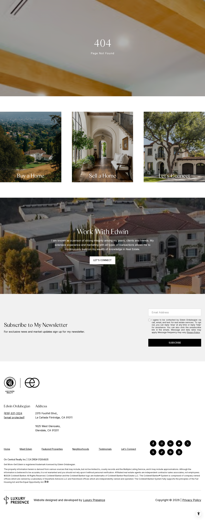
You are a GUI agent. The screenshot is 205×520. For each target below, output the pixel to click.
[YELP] (153, 452)
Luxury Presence (94, 500)
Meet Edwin (26, 449)
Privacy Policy (193, 332)
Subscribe (175, 342)
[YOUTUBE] (179, 443)
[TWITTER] (187, 443)
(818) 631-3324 (13, 413)
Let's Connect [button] (102, 260)
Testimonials (105, 449)
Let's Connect (128, 449)
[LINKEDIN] (170, 443)
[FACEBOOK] (153, 443)
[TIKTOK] (162, 452)
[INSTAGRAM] (162, 443)
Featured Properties (52, 449)
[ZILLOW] (179, 452)
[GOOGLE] (170, 452)
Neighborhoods (80, 449)
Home (7, 449)
